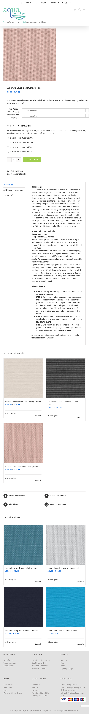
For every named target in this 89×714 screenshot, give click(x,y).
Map (5, 690)
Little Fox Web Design (56, 711)
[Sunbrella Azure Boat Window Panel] (65, 607)
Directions (7, 687)
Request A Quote (39, 668)
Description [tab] (8, 185)
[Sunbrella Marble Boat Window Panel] (65, 545)
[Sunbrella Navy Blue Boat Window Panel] (23, 607)
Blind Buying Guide (68, 685)
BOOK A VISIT (66, 330)
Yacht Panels (20, 174)
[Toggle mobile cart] (75, 9)
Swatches (64, 696)
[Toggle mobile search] (79, 9)
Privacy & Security (39, 696)
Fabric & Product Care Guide (72, 693)
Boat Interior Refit (39, 663)
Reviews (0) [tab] (8, 195)
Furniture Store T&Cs (40, 693)
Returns (35, 687)
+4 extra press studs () (21, 142)
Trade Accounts (9, 663)
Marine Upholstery (40, 666)
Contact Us (8, 685)
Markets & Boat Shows (12, 693)
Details (39, 415)
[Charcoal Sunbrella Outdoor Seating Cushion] (65, 378)
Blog (62, 663)
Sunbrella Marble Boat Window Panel (63, 568)
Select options (11, 413)
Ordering (35, 690)
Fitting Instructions (68, 690)
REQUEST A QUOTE (43, 322)
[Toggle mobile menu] (84, 9)
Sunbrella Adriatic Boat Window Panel (21, 568)
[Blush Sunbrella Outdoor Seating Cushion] (23, 443)
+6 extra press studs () (21, 147)
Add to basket (32, 160)
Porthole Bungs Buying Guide (72, 687)
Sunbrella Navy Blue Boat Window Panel (22, 630)
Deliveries (36, 685)
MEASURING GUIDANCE (45, 294)
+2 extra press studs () (21, 138)
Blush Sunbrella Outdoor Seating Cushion (22, 467)
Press (62, 666)
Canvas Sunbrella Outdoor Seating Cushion (23, 402)
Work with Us (8, 666)
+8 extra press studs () (21, 152)
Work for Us (8, 660)
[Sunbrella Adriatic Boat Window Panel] (23, 545)
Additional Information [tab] (13, 190)
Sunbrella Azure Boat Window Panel (62, 630)
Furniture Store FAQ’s (40, 660)
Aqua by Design (66, 668)
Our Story (64, 660)
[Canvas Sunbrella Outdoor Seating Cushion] (23, 378)
